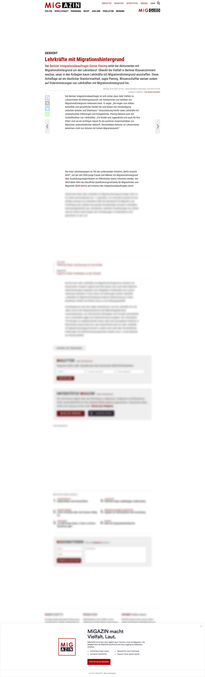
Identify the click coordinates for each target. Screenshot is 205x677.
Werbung (144, 3)
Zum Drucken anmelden (152, 92)
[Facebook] (47, 97)
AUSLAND (96, 11)
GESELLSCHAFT (61, 11)
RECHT (86, 11)
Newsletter (106, 3)
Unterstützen (132, 3)
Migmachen (118, 3)
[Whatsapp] (47, 114)
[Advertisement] (102, 31)
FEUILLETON (108, 11)
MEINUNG (120, 11)
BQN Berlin (81, 185)
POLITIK (48, 11)
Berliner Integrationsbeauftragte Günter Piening (78, 66)
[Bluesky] (47, 108)
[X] (47, 103)
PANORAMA (76, 11)
